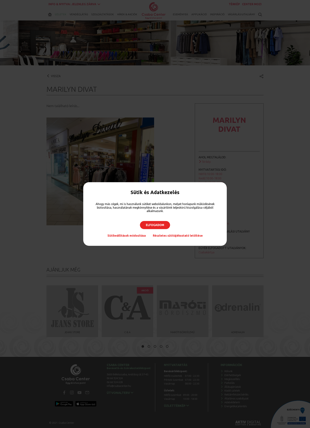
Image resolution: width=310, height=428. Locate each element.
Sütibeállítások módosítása (126, 235)
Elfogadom (155, 225)
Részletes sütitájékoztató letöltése (178, 235)
